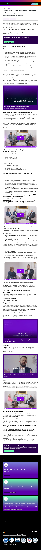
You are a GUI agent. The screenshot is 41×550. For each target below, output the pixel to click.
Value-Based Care (6, 492)
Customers (5, 523)
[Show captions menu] (36, 104)
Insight (9, 8)
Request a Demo (6, 534)
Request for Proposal (13, 534)
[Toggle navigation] (4, 4)
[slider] (18, 146)
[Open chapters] (33, 223)
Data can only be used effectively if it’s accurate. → (17, 106)
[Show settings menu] (33, 146)
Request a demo (34, 3)
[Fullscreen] (35, 146)
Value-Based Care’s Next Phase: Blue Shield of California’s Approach (19, 470)
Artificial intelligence (7, 198)
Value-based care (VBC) (9, 168)
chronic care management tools (9, 387)
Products (5, 517)
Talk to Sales (19, 534)
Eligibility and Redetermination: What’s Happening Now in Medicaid (19, 487)
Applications (6, 519)
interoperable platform (29, 305)
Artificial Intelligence (7, 509)
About (5, 525)
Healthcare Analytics (7, 475)
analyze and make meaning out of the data (25, 348)
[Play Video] (5, 146)
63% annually (21, 74)
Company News (19, 509)
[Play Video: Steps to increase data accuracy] (20, 399)
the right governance (31, 81)
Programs (5, 529)
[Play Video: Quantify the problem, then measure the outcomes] (20, 271)
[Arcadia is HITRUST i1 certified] (17, 540)
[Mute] (31, 146)
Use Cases (5, 521)
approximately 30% (29, 75)
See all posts (5, 459)
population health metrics (14, 389)
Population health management (11, 165)
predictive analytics (7, 200)
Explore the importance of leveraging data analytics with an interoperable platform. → (19, 340)
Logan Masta (6, 15)
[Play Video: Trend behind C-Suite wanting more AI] (20, 215)
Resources (5, 8)
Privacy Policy (5, 544)
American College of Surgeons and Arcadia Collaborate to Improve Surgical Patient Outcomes (19, 504)
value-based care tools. (29, 183)
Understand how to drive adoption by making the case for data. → (19, 375)
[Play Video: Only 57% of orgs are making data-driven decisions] (20, 138)
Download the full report (9, 42)
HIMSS (33, 23)
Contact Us (24, 534)
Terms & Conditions (12, 544)
